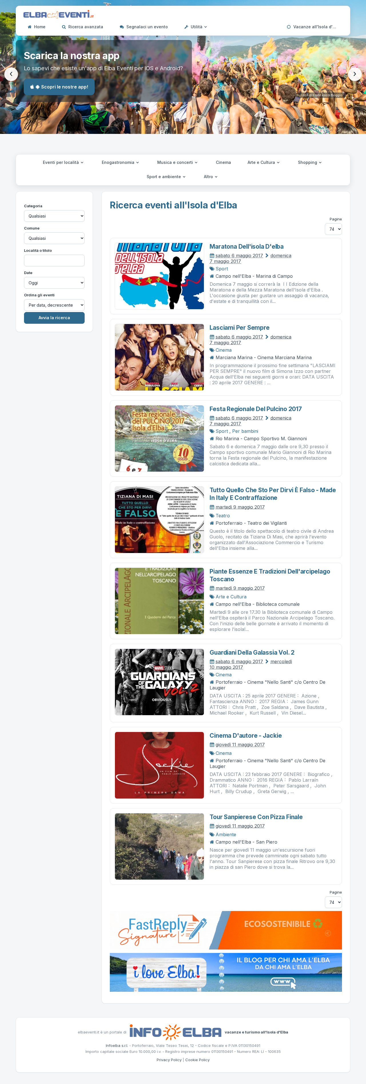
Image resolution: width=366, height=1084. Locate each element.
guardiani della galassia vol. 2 (252, 652)
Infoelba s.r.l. (117, 1045)
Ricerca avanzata (85, 26)
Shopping (308, 162)
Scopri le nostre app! (64, 87)
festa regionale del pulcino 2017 (256, 409)
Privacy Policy (169, 1059)
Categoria (33, 206)
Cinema (223, 162)
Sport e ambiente (164, 176)
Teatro (223, 515)
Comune (31, 228)
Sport (222, 268)
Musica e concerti (175, 162)
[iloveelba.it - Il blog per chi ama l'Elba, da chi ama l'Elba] (226, 972)
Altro (209, 176)
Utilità (197, 26)
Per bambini (245, 431)
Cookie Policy (197, 1059)
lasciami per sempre (239, 327)
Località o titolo (38, 250)
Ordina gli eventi (39, 295)
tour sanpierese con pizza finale (256, 816)
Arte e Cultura (262, 162)
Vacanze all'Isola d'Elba (316, 26)
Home (39, 26)
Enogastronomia (119, 162)
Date (28, 272)
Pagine (336, 219)
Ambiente (226, 834)
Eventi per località (61, 162)
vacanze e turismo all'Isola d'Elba (256, 1031)
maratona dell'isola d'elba (247, 246)
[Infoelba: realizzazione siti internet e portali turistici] (176, 1031)
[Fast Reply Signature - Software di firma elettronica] (226, 930)
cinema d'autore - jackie (246, 735)
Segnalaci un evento (146, 26)
